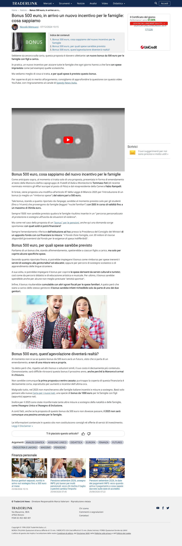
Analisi (93, 3)
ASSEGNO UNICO (57, 442)
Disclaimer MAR (83, 533)
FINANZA (103, 442)
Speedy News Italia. (66, 82)
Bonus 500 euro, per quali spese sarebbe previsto (79, 46)
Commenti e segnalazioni (91, 512)
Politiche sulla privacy (103, 533)
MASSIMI (45, 447)
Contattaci (84, 515)
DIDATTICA (76, 442)
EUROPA (90, 442)
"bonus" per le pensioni (66, 222)
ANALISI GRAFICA (35, 442)
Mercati (48, 3)
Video (105, 3)
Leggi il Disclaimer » (22, 425)
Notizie (81, 3)
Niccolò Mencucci (29, 26)
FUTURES (117, 442)
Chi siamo (84, 508)
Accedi (164, 3)
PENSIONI (59, 447)
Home (14, 10)
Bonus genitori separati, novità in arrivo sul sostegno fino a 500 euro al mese (29, 483)
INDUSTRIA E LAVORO (25, 447)
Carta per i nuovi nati (44, 393)
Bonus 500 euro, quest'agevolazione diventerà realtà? (81, 49)
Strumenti (64, 3)
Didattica (118, 3)
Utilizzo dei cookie (124, 533)
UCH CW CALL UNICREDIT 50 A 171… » (149, 23)
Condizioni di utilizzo (65, 533)
